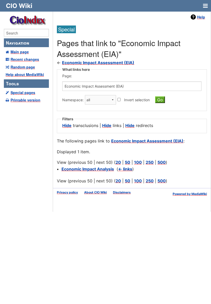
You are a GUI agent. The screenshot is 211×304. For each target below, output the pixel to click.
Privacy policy (67, 192)
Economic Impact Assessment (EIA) (98, 62)
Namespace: (73, 100)
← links (125, 169)
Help (201, 17)
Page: (67, 76)
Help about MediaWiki (25, 74)
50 (127, 162)
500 (161, 162)
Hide (67, 125)
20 (118, 162)
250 (150, 162)
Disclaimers (122, 192)
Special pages (23, 92)
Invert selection (137, 100)
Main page (20, 51)
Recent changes (25, 59)
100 (138, 162)
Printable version (25, 100)
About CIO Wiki (95, 192)
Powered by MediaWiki (190, 194)
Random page (23, 67)
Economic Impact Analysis (87, 169)
